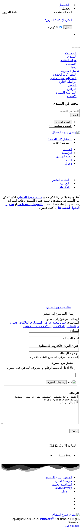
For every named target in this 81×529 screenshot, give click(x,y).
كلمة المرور (10, 12)
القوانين (71, 89)
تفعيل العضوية (70, 71)
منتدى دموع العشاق (30, 197)
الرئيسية (67, 152)
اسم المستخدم (63, 12)
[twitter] (71, 501)
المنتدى (71, 56)
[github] (71, 504)
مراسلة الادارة (67, 81)
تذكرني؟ (53, 27)
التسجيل (64, 4)
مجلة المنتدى (68, 60)
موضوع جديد (61, 142)
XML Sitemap (63, 487)
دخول (73, 67)
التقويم (72, 85)
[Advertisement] (40, 253)
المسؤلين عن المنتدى (63, 78)
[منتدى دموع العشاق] (65, 132)
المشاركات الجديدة (64, 74)
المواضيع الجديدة (61, 484)
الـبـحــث (70, 53)
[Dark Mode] (37, 34)
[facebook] (71, 498)
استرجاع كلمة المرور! (58, 20)
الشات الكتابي (61, 179)
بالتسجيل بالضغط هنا (30, 204)
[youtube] (71, 508)
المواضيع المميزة (66, 92)
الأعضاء (71, 96)
